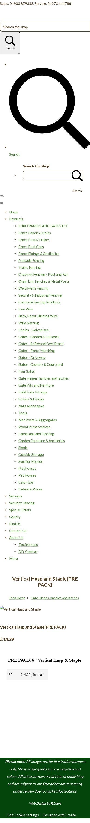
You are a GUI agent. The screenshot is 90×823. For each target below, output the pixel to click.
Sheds (22, 447)
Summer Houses (30, 461)
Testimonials (28, 544)
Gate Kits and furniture (36, 385)
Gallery (15, 517)
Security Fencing (22, 503)
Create (70, 815)
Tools (22, 413)
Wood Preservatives (34, 427)
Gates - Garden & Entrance (38, 337)
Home (13, 212)
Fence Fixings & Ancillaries (38, 253)
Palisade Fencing (31, 260)
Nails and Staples (31, 406)
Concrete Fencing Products (39, 302)
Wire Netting (28, 323)
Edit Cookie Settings (23, 815)
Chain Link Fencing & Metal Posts (43, 281)
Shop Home (17, 598)
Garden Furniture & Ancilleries (41, 441)
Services (15, 496)
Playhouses (27, 468)
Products (16, 219)
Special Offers (20, 510)
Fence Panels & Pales (34, 233)
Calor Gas (26, 482)
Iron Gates (26, 371)
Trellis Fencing (29, 267)
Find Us (15, 524)
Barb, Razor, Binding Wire (38, 316)
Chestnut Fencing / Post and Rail (43, 274)
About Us (16, 538)
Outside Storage (31, 454)
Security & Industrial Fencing (40, 295)
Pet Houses (27, 475)
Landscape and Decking (36, 434)
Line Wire (25, 309)
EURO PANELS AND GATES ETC (43, 226)
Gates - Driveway (31, 357)
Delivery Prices (30, 489)
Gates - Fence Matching (36, 350)
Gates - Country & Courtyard (40, 364)
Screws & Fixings (31, 399)
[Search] (77, 175)
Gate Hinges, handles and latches (43, 378)
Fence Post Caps (31, 247)
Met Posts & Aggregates (37, 420)
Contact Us (17, 531)
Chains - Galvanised (33, 330)
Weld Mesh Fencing (33, 288)
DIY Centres (27, 551)
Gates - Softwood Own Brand (40, 344)
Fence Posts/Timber (33, 240)
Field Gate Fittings (32, 392)
